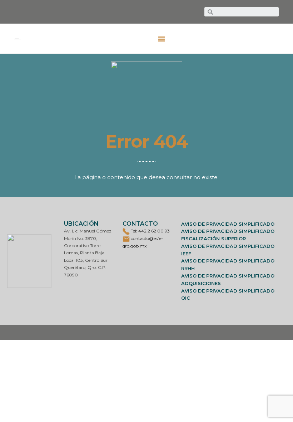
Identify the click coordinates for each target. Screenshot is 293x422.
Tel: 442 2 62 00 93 (150, 231)
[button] (162, 39)
